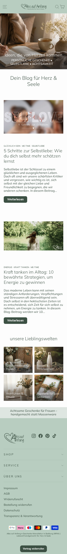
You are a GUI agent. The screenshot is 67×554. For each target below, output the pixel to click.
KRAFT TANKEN (21, 267)
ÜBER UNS (13, 476)
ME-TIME (26, 146)
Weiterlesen (15, 199)
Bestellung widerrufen (18, 504)
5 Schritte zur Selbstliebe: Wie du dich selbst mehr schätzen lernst (33, 156)
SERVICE (11, 465)
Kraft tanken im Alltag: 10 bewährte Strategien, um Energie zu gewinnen (29, 277)
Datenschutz (12, 510)
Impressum (11, 488)
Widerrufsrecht (13, 499)
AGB (7, 493)
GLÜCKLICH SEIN (12, 146)
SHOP (9, 454)
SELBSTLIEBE (37, 146)
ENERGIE (8, 267)
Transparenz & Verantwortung (23, 516)
